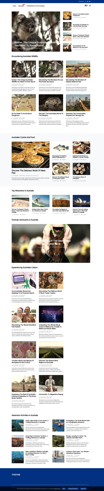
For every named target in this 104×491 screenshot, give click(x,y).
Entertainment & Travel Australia (35, 6)
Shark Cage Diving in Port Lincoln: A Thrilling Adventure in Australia (36, 421)
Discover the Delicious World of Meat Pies (28, 171)
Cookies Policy (57, 488)
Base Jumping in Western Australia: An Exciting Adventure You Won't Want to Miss (36, 453)
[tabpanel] (51, 243)
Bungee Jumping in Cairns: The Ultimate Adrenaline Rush (76, 437)
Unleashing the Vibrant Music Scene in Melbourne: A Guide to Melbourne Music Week (50, 327)
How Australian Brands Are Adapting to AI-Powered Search (23, 292)
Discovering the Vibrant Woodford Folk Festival (24, 326)
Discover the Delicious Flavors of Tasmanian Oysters (60, 177)
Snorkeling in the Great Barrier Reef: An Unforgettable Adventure (78, 421)
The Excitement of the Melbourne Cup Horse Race (80, 46)
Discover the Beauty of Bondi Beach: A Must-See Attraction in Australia (81, 37)
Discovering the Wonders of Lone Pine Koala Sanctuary (81, 25)
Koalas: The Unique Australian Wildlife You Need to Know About (36, 44)
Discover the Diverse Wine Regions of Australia (48, 361)
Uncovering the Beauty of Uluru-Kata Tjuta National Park (60, 210)
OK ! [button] (64, 488)
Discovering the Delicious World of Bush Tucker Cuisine (50, 292)
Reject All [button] (83, 488)
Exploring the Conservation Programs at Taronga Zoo (76, 114)
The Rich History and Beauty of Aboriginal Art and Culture (23, 361)
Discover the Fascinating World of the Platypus (51, 114)
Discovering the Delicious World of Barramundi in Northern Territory (59, 157)
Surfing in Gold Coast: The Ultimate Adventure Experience (77, 452)
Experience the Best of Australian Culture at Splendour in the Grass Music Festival (24, 396)
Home (14, 6)
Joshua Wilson (19, 48)
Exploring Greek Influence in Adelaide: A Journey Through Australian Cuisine (81, 157)
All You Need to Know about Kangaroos (22, 114)
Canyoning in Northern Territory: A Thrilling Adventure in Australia (36, 437)
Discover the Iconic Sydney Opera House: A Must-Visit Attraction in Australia (80, 211)
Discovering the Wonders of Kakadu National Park (76, 81)
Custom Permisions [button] (73, 488)
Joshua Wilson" (16, 214)
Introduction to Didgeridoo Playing (51, 394)
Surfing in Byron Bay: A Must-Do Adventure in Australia (40, 210)
